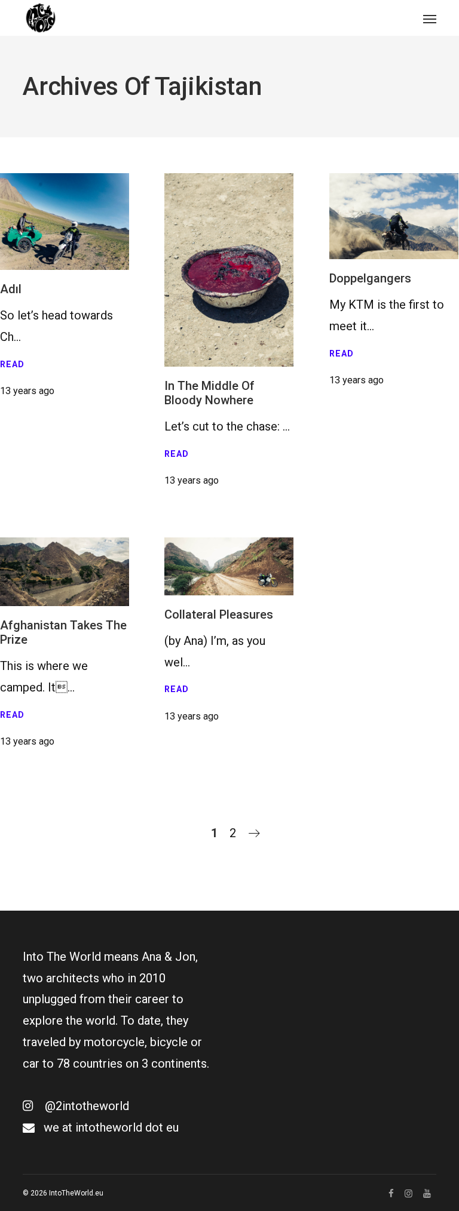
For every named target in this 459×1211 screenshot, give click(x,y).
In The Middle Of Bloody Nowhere (209, 393)
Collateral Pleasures (218, 614)
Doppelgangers (370, 278)
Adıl (11, 289)
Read (12, 364)
